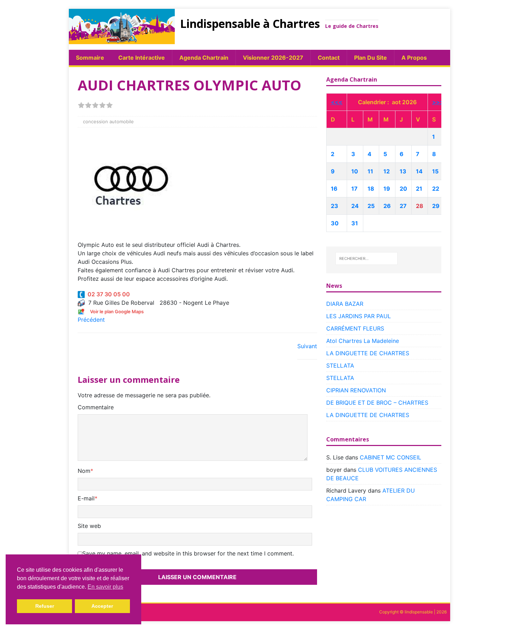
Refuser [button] (44, 606)
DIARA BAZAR (344, 303)
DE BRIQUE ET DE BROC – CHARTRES (377, 402)
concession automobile (108, 121)
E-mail (86, 498)
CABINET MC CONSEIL (390, 457)
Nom (84, 470)
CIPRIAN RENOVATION (356, 390)
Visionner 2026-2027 (273, 57)
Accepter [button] (102, 606)
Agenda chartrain (203, 57)
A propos (414, 57)
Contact (329, 57)
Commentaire (96, 407)
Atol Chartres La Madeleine (362, 340)
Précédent (91, 319)
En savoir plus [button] (105, 587)
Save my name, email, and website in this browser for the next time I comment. (188, 553)
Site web (89, 525)
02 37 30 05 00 (107, 294)
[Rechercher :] (366, 258)
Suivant (307, 346)
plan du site (370, 57)
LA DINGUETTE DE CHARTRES (367, 353)
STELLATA (340, 365)
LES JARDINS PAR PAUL (358, 316)
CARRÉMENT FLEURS (355, 328)
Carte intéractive (141, 57)
